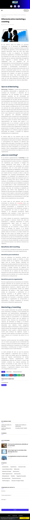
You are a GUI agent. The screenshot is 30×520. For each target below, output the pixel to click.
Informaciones (17, 473)
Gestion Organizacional (7, 473)
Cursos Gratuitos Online (7, 469)
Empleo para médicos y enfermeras (20, 425)
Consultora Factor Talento (21, 428)
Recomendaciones (6, 478)
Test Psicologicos (6, 480)
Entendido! (24, 518)
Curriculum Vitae (21, 466)
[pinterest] (19, 6)
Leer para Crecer (5, 24)
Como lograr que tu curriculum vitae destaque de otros (17, 450)
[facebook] (11, 6)
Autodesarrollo (5, 466)
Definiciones (8, 371)
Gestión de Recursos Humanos (6, 428)
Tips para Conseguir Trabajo (17, 480)
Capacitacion (13, 466)
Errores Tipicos (16, 471)
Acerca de (14, 515)
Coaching (19, 203)
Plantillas (13, 476)
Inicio (2, 14)
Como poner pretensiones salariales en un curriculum (18, 444)
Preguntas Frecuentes (21, 476)
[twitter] (15, 6)
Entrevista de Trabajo (6, 471)
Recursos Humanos (9, 14)
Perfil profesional (5, 476)
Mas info (13, 518)
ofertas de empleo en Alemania (6, 425)
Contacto (21, 515)
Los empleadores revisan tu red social (17, 456)
